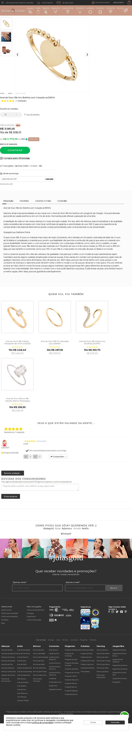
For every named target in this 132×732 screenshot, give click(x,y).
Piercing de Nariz (103, 657)
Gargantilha (53, 686)
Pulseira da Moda (86, 653)
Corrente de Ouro (54, 663)
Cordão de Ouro (54, 653)
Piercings (100, 8)
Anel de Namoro (22, 657)
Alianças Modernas (7, 668)
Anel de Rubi (21, 661)
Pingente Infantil (71, 676)
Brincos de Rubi (38, 661)
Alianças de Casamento (9, 653)
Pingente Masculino (72, 680)
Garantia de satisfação (9, 616)
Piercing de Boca (102, 671)
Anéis (38, 8)
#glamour (67, 528)
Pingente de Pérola (71, 669)
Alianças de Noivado (8, 661)
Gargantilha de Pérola (120, 669)
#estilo (85, 528)
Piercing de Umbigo (103, 661)
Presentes (110, 8)
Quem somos (6, 610)
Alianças (30, 8)
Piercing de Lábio (103, 668)
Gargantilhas (67, 8)
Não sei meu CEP (6, 184)
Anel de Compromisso (24, 671)
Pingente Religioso (71, 691)
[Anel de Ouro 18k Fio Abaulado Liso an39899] (55, 317)
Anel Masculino (22, 693)
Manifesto (5, 620)
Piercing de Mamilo (103, 664)
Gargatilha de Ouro (55, 689)
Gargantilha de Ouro (119, 650)
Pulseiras (90, 8)
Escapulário (116, 682)
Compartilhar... (59, 457)
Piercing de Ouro (102, 650)
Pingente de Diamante (72, 650)
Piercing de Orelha (103, 653)
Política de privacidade (9, 613)
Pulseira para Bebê (87, 650)
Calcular (49, 179)
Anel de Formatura (23, 653)
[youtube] (121, 611)
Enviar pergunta (10, 496)
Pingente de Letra (71, 659)
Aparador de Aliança (8, 675)
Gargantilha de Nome (120, 665)
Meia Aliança (21, 679)
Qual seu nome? (19, 582)
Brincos (46, 8)
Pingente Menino (71, 687)
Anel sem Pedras (23, 700)
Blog (3, 623)
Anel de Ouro (21, 689)
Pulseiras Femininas (87, 661)
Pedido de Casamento (24, 668)
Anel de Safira (22, 664)
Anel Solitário (21, 686)
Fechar (93, 722)
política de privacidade (42, 722)
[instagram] (112, 611)
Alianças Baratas (7, 650)
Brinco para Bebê (39, 653)
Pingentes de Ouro (71, 694)
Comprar (15, 150)
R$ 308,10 (15, 132)
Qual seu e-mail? (73, 582)
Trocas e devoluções (34, 620)
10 (2, 132)
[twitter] (117, 611)
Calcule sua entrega (10, 173)
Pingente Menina (71, 683)
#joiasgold (48, 528)
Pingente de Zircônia (72, 672)
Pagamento (31, 616)
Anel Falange (21, 697)
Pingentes (80, 8)
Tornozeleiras (85, 671)
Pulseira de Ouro (86, 657)
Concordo (115, 722)
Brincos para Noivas (40, 671)
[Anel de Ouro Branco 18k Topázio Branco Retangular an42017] (17, 374)
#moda (77, 528)
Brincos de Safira (39, 664)
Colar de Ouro (53, 650)
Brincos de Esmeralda (40, 657)
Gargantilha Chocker (120, 678)
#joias (58, 528)
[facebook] (109, 611)
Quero (113, 588)
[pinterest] (126, 611)
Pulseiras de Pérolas (87, 668)
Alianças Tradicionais (8, 671)
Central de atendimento (35, 610)
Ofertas (120, 8)
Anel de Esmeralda (23, 650)
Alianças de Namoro (8, 657)
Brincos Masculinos (39, 675)
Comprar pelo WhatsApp (16, 158)
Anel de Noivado (22, 682)
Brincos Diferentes (39, 668)
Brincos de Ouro (38, 650)
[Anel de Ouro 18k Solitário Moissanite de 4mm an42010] (17, 317)
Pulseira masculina (87, 664)
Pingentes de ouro (55, 682)
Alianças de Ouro (7, 664)
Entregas (30, 613)
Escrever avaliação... (12, 473)
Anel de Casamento (23, 675)
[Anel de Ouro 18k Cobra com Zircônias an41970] (92, 317)
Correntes (55, 8)
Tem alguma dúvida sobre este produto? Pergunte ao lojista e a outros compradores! (36, 482)
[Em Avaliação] (85, 623)
